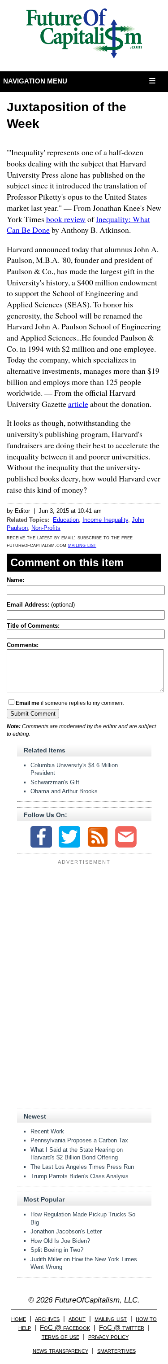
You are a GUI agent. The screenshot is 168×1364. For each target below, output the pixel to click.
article (78, 403)
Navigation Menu (35, 81)
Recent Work (47, 1131)
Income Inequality (105, 519)
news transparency (60, 1350)
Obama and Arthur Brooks (64, 791)
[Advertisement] (84, 923)
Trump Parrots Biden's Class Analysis (79, 1176)
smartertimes (116, 1350)
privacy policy (108, 1336)
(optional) (41, 604)
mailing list (82, 545)
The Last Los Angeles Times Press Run (82, 1166)
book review (66, 219)
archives (47, 1318)
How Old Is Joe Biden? (60, 1240)
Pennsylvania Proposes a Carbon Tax (79, 1140)
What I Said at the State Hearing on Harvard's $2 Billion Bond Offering (76, 1153)
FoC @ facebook (65, 1327)
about (77, 1318)
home (18, 1318)
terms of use (60, 1336)
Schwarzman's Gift (54, 782)
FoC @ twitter (121, 1327)
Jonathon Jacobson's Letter (66, 1231)
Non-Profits (45, 528)
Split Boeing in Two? (56, 1249)
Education (66, 519)
